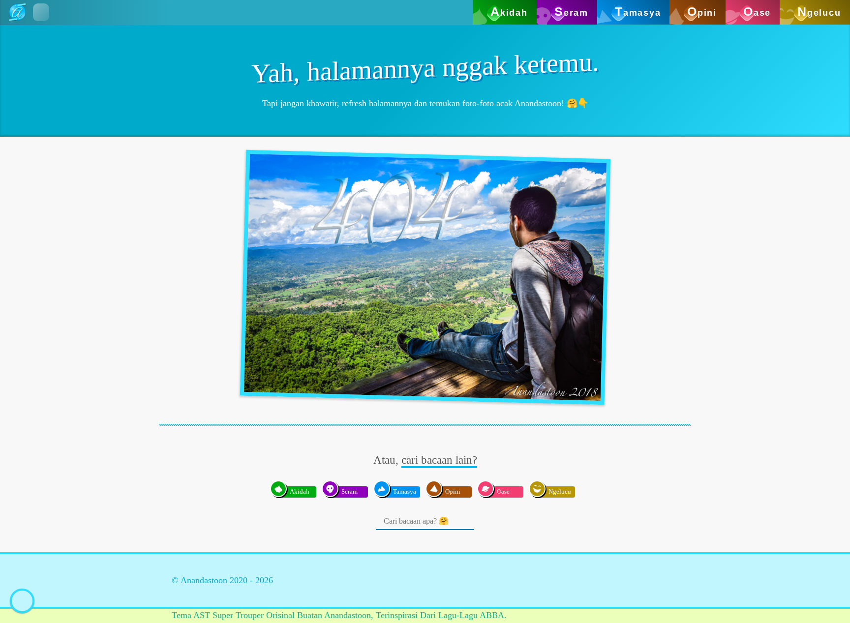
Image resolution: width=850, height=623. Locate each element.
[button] (41, 12)
